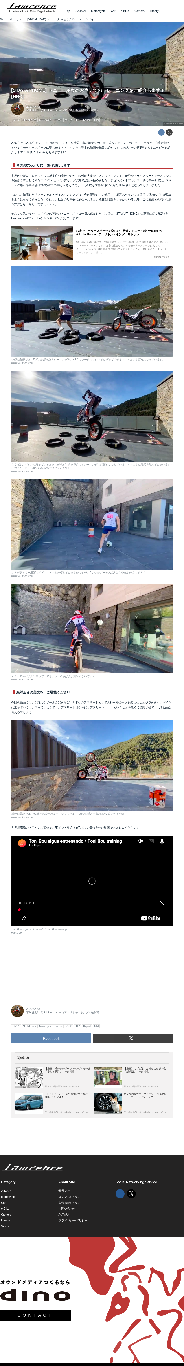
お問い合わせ (67, 1208)
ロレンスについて (70, 1196)
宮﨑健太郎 (33, 110)
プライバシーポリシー (73, 1220)
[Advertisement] (45, 969)
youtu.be (16, 932)
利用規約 (64, 1214)
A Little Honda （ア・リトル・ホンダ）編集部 (71, 110)
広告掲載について (70, 1202)
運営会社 (64, 1191)
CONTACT (35, 1315)
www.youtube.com (173, 123)
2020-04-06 (33, 106)
